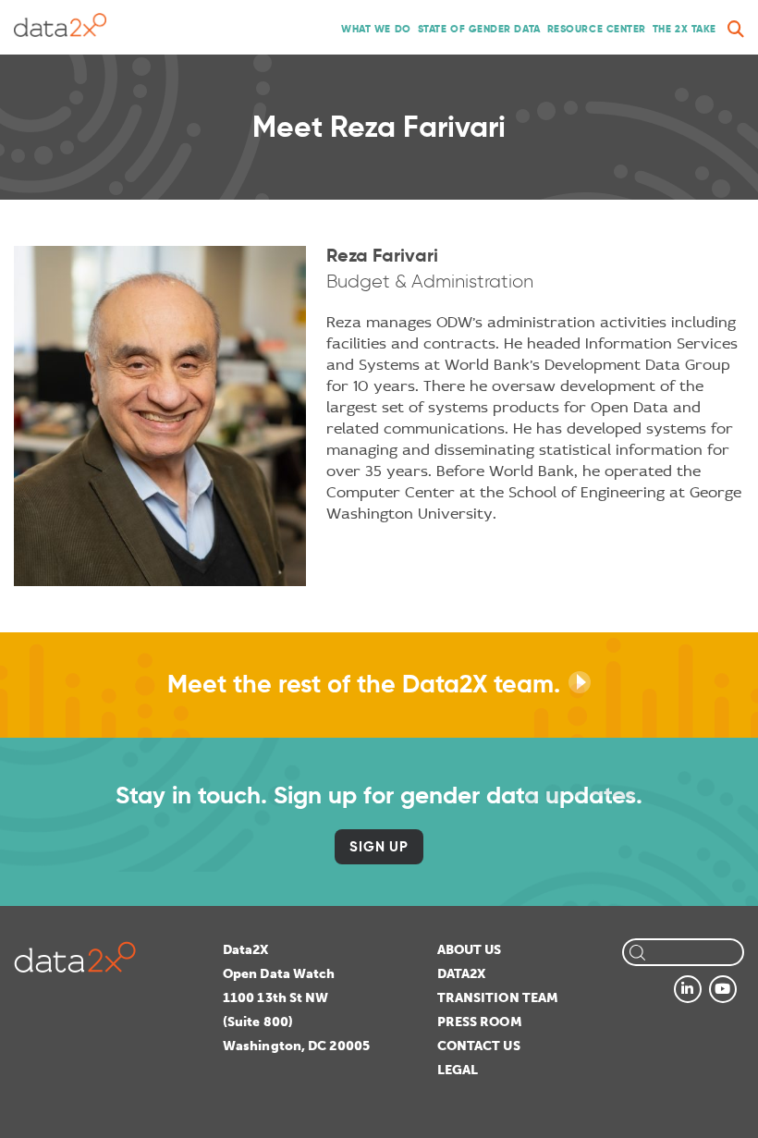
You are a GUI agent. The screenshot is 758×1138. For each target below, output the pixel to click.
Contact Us (478, 1046)
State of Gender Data (479, 28)
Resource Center (596, 28)
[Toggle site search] (735, 29)
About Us (469, 950)
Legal (458, 1070)
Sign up (378, 846)
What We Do (376, 28)
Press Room (479, 1022)
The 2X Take (684, 28)
